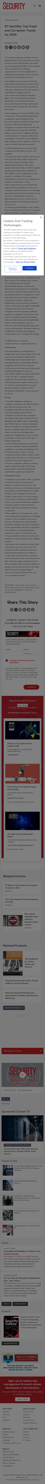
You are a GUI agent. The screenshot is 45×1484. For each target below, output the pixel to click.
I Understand (29, 268)
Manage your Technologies (13, 269)
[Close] (41, 217)
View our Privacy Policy (25, 262)
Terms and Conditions (27, 248)
